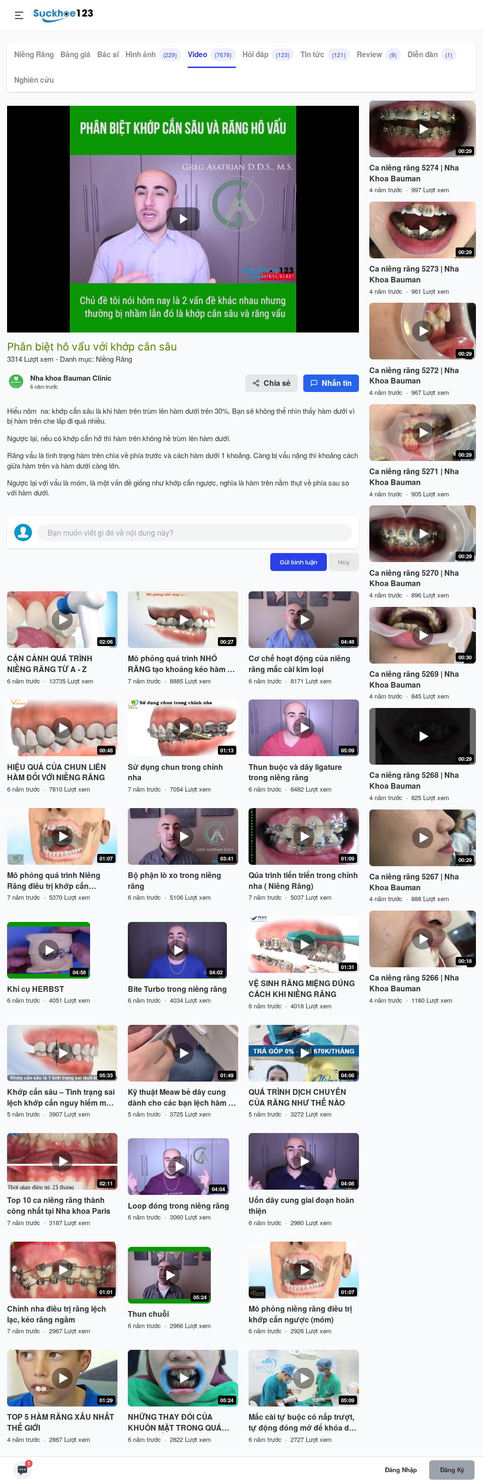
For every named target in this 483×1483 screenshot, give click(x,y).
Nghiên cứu (34, 80)
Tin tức (323, 54)
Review (377, 54)
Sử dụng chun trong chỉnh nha (175, 772)
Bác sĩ (108, 54)
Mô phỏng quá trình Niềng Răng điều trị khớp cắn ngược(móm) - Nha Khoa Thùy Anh (62, 881)
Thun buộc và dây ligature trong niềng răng (295, 772)
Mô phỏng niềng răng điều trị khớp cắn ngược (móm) (300, 1314)
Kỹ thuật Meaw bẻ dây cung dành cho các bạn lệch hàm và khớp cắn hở (182, 1097)
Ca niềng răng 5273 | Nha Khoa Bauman (414, 274)
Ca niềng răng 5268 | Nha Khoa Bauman (414, 780)
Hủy (344, 562)
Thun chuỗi (148, 1314)
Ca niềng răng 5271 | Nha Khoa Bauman (414, 476)
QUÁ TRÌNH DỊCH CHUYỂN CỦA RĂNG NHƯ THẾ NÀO (297, 1097)
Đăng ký (452, 1469)
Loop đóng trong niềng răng (178, 1206)
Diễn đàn (430, 54)
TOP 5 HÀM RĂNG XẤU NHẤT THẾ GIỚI (60, 1422)
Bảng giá (75, 54)
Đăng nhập (401, 1469)
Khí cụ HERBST (35, 989)
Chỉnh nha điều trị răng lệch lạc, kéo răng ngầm (56, 1314)
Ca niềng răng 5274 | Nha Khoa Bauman (414, 173)
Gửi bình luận (298, 562)
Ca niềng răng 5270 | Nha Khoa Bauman (414, 578)
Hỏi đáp (266, 54)
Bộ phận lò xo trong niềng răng (174, 880)
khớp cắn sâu (73, 411)
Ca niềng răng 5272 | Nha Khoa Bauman (414, 375)
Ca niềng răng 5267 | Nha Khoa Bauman (414, 882)
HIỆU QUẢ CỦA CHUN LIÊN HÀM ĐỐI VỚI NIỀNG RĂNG (56, 772)
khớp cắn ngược (190, 482)
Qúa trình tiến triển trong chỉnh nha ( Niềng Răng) (303, 880)
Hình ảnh (151, 54)
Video (210, 54)
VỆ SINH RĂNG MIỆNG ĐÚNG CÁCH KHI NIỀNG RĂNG (302, 988)
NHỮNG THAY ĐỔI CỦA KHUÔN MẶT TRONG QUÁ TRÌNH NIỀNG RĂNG (175, 1422)
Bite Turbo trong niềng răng (177, 989)
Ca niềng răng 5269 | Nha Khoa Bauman (414, 679)
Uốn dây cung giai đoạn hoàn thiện (301, 1205)
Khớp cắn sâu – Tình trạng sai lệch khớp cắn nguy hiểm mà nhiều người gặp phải (61, 1097)
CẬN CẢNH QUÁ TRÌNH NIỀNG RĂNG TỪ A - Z (49, 663)
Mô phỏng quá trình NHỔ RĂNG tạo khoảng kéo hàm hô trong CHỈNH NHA (182, 664)
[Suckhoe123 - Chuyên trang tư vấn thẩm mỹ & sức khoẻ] (63, 14)
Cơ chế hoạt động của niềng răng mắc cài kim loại (299, 663)
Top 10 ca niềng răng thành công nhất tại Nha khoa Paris (58, 1205)
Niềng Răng (34, 54)
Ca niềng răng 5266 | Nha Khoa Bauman (414, 983)
